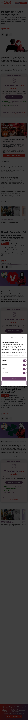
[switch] (25, 365)
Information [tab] (14, 337)
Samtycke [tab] (5, 337)
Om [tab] (23, 337)
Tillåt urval (14, 383)
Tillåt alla (14, 378)
